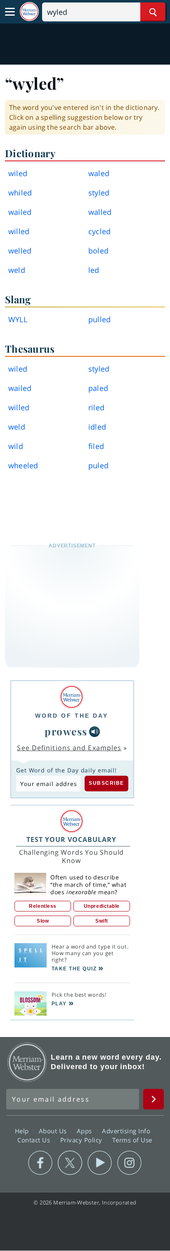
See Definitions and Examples (69, 747)
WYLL (17, 319)
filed (96, 446)
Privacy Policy (82, 1139)
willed (18, 231)
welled (19, 251)
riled (96, 407)
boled (98, 251)
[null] (94, 731)
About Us (54, 1130)
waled (98, 173)
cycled (99, 231)
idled (97, 427)
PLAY (59, 1004)
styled (98, 193)
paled (98, 388)
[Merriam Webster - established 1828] (29, 11)
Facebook (40, 1163)
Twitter (70, 1163)
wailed (19, 212)
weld (16, 270)
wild (15, 446)
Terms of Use (132, 1139)
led (93, 270)
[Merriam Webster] (71, 697)
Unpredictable (102, 906)
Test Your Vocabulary (71, 839)
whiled (20, 193)
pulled (99, 319)
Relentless (43, 906)
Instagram (129, 1163)
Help (23, 1130)
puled (98, 465)
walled (99, 212)
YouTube (99, 1163)
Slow (43, 921)
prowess (66, 731)
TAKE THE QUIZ (74, 969)
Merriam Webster (27, 1062)
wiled (17, 173)
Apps (85, 1130)
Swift (101, 921)
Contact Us (34, 1139)
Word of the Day (71, 715)
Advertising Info (127, 1130)
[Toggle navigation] (10, 12)
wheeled (23, 465)
